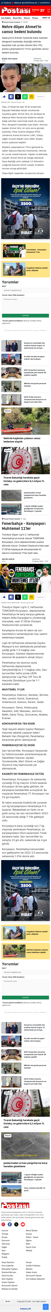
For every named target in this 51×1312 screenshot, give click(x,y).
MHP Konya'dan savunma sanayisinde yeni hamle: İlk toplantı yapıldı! (35, 372)
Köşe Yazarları (8, 1262)
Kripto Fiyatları (8, 1282)
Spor (24, 519)
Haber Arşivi (31, 1272)
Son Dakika (6, 18)
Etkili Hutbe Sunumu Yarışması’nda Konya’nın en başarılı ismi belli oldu (35, 399)
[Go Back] (46, 1307)
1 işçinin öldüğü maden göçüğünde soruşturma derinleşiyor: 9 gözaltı (33, 508)
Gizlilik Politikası (33, 1265)
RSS (8, 1301)
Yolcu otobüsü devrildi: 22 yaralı (34, 1189)
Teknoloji (6, 1243)
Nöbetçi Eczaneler (10, 1289)
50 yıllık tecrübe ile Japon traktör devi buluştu (34, 357)
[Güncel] (25, 421)
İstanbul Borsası (9, 1272)
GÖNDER (25, 315)
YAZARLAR (7, 3)
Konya (4, 1237)
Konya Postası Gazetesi (12, 22)
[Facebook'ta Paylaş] (11, 96)
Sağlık (4, 1247)
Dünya (29, 1234)
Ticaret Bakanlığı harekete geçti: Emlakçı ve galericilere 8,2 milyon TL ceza (24, 481)
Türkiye (35, 18)
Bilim (28, 1243)
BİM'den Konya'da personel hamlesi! (35, 384)
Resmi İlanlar (32, 1230)
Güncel (27, 18)
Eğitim (29, 1240)
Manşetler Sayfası (10, 1269)
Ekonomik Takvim (9, 1285)
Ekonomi (6, 1240)
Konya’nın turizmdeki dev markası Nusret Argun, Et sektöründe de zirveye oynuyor (34, 345)
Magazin (5, 1253)
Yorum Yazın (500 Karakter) (13, 295)
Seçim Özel (31, 1247)
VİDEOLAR (17, 3)
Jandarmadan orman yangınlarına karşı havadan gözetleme (35, 495)
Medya (29, 1250)
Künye (29, 1262)
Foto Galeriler (8, 1265)
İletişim (29, 1269)
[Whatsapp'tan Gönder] (25, 96)
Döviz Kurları (7, 1275)
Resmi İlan (17, 18)
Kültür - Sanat (32, 1237)
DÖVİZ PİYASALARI (30, 3)
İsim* (4, 286)
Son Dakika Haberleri (35, 1279)
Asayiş (4, 1257)
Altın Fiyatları (7, 1279)
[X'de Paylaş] (18, 96)
